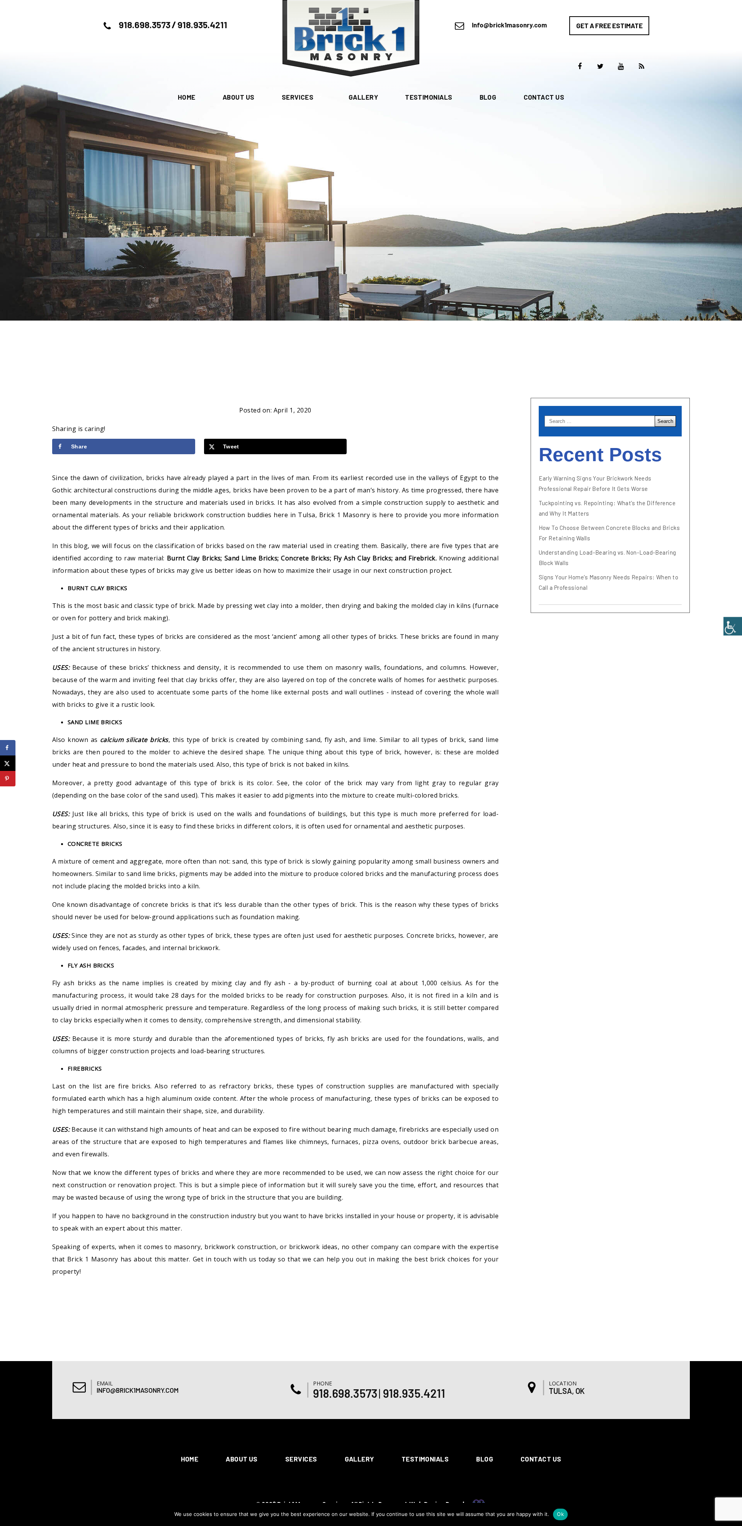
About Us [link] (239, 97)
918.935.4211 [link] (202, 24)
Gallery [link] (363, 97)
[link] (732, 626)
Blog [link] (488, 97)
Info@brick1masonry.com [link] (509, 25)
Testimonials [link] (428, 97)
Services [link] (298, 97)
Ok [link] (560, 1514)
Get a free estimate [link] (609, 25)
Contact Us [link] (544, 97)
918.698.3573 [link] (144, 24)
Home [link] (187, 97)
